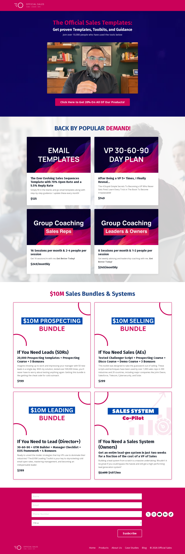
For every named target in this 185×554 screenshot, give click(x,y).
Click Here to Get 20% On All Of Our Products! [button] (92, 102)
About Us (117, 547)
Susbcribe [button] (130, 533)
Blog (144, 547)
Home (92, 547)
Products (103, 547)
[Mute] (135, 91)
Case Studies (132, 547)
